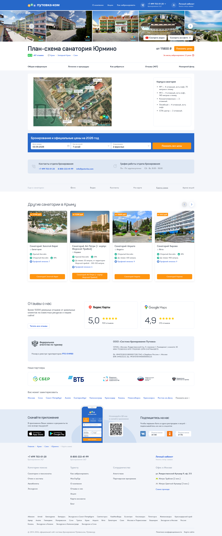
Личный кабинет (164, 456)
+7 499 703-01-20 (47, 169)
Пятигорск (152, 517)
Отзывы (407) (151, 66)
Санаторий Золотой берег (44, 246)
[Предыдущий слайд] (31, 26)
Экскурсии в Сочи (89, 524)
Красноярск (149, 398)
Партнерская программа (124, 478)
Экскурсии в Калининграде (67, 524)
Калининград (96, 398)
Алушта (95, 520)
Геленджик (48, 520)
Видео (93, 187)
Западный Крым (64, 55)
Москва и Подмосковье (136, 520)
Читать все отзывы (38, 326)
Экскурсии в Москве (169, 520)
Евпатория (112, 520)
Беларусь (61, 517)
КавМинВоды (115, 517)
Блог (72, 504)
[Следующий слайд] (190, 26)
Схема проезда (162, 489)
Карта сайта (189, 532)
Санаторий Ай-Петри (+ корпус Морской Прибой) (89, 247)
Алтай (40, 517)
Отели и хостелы (35, 478)
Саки (75, 55)
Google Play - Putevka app (115, 425)
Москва (31, 398)
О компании (98, 5)
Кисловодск (140, 517)
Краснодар (110, 398)
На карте (137, 187)
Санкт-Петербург (54, 398)
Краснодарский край (183, 517)
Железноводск (166, 517)
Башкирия (153, 520)
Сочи (40, 398)
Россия (183, 520)
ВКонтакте (145, 432)
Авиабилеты (33, 483)
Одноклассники (174, 432)
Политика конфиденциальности (169, 532)
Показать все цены (172, 145)
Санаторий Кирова (167, 246)
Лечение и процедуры (78, 66)
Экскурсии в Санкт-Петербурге (81, 517)
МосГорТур (75, 478)
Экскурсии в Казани (45, 524)
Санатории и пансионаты (40, 473)
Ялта (103, 520)
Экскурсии (33, 488)
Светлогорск (102, 517)
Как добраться (117, 66)
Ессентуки (128, 517)
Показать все (182, 398)
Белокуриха (50, 517)
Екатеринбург (80, 398)
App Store (32, 432)
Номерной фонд (186, 66)
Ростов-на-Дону (165, 398)
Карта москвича (77, 499)
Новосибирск (134, 398)
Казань (121, 398)
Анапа (68, 398)
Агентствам (118, 473)
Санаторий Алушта (125, 246)
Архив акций (188, 187)
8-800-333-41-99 (65, 169)
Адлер (30, 520)
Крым (52, 55)
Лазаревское (60, 520)
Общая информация (37, 66)
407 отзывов (39, 55)
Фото (73, 187)
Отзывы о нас (76, 488)
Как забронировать (126, 5)
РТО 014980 (67, 353)
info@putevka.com (84, 169)
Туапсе (79, 520)
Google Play (54, 432)
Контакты (114, 187)
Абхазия (31, 517)
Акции (110, 5)
